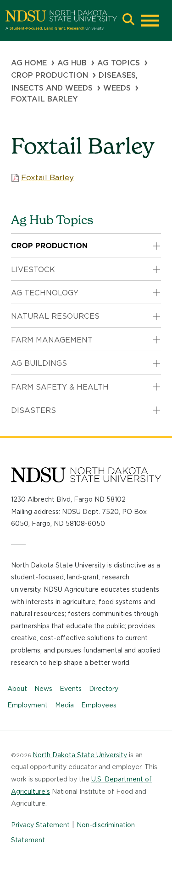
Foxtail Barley (47, 177)
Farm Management (52, 340)
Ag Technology (44, 293)
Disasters (33, 410)
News (43, 688)
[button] (128, 20)
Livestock (33, 269)
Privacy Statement (40, 825)
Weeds (117, 88)
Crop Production (49, 75)
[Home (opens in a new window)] (61, 20)
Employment (27, 705)
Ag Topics (118, 63)
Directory (103, 688)
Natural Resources (55, 316)
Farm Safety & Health (60, 387)
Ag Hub (72, 63)
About (17, 688)
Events (71, 688)
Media (64, 705)
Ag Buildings (39, 363)
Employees (99, 705)
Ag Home (29, 63)
